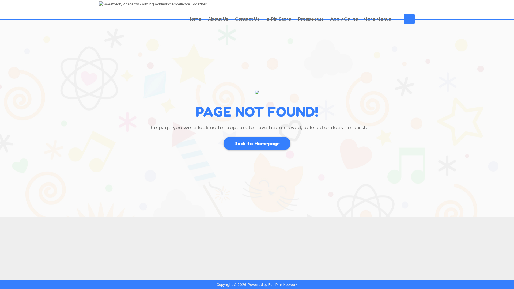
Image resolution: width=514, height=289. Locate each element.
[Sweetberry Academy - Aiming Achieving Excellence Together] (153, 5)
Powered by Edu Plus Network (272, 285)
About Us (218, 19)
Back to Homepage (257, 143)
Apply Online (344, 19)
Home (194, 19)
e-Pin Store (278, 19)
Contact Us (247, 19)
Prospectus (311, 19)
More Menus (377, 19)
